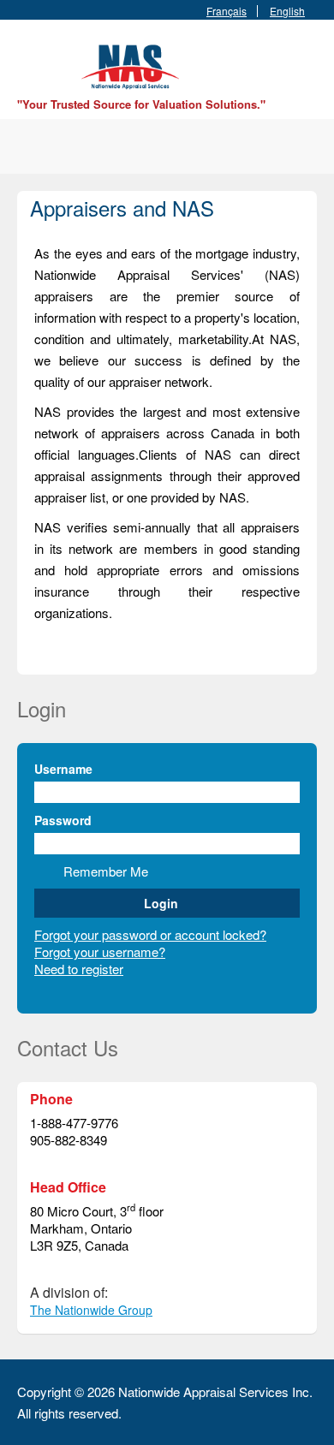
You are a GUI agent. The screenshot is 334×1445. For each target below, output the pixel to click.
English (287, 11)
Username (63, 768)
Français (226, 11)
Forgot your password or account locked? (150, 934)
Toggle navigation (32, 60)
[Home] (133, 65)
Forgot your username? (99, 951)
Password (63, 820)
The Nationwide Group (91, 1309)
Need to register (78, 969)
